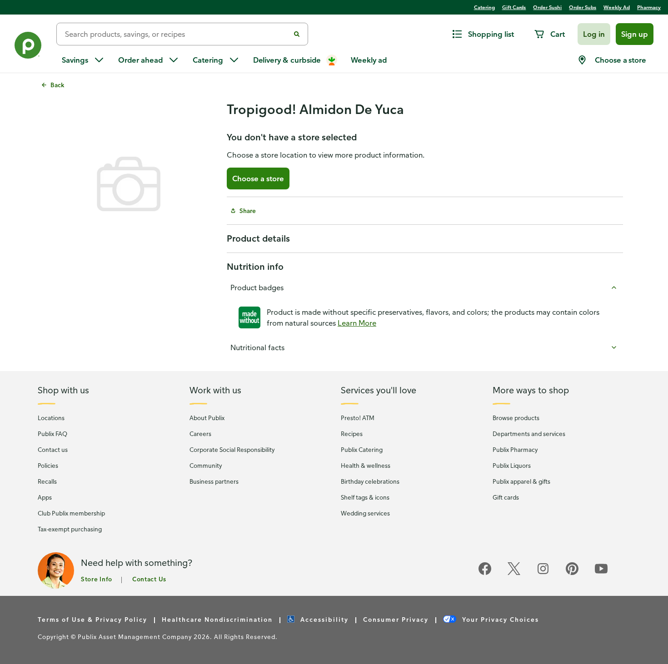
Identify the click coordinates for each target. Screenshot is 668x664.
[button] (594, 34)
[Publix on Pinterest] (572, 573)
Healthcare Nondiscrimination (217, 619)
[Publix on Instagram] (543, 573)
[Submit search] (296, 34)
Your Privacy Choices (499, 619)
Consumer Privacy (396, 619)
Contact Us (149, 579)
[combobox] (176, 34)
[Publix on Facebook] (485, 573)
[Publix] (28, 47)
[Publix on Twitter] (514, 573)
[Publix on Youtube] (601, 573)
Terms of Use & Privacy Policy (92, 619)
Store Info (96, 579)
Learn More (357, 322)
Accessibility (323, 619)
